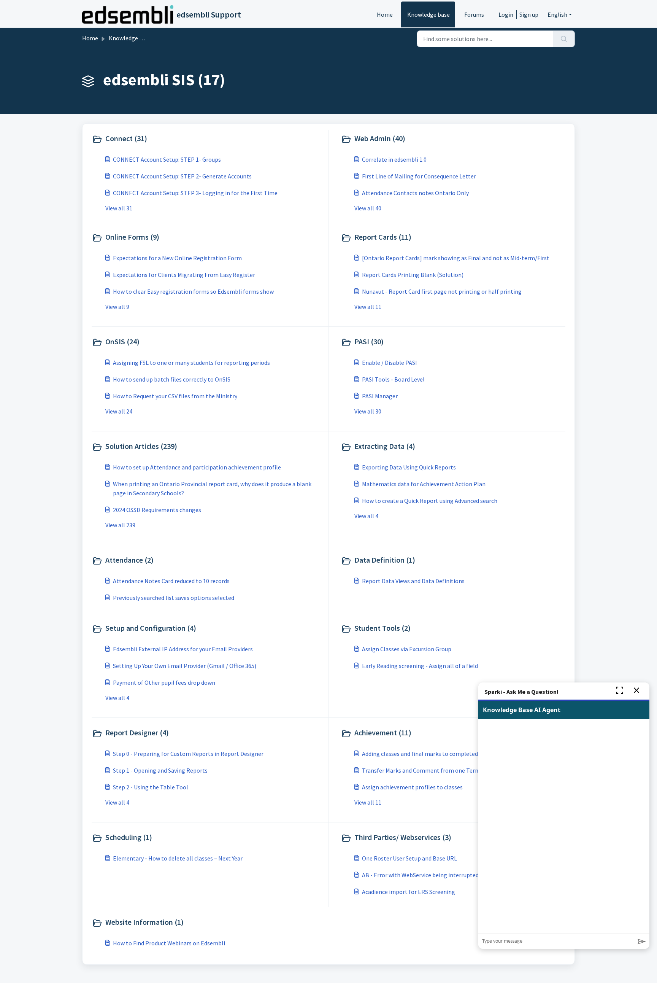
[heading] (208, 139)
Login (505, 14)
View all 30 (367, 411)
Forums (474, 14)
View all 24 (118, 411)
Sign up (528, 14)
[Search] (564, 38)
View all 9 (117, 306)
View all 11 (367, 306)
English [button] (557, 14)
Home (385, 14)
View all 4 (366, 516)
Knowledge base (428, 14)
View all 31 (118, 208)
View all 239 (120, 525)
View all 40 (367, 208)
